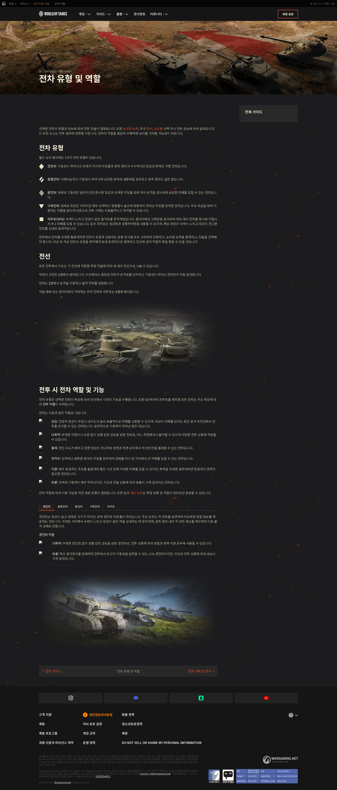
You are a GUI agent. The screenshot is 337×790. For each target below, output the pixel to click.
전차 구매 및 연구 (199, 671)
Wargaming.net (62, 782)
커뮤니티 (156, 14)
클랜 (119, 14)
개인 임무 (136, 492)
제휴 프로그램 (48, 734)
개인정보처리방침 (101, 715)
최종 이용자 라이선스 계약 (56, 743)
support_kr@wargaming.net (155, 773)
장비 (149, 128)
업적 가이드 (53, 671)
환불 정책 (128, 715)
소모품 (158, 128)
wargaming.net (280, 759)
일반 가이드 (64, 71)
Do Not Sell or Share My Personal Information (161, 743)
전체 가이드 (50, 71)
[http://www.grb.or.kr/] (253, 776)
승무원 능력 (130, 128)
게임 (82, 14)
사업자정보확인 (102, 776)
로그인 (313, 3)
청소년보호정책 (132, 724)
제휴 (42, 724)
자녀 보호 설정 (92, 724)
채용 (125, 734)
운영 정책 (89, 743)
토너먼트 (139, 14)
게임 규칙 (89, 734)
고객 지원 (45, 715)
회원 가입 (329, 3)
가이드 (100, 14)
